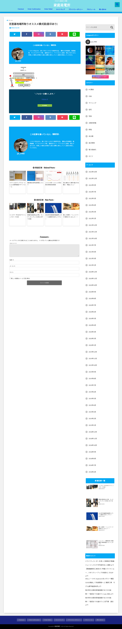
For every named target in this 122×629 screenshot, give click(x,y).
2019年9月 (92, 372)
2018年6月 (92, 472)
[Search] (112, 27)
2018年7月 (92, 465)
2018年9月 (92, 452)
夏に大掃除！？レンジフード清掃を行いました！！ (71, 216)
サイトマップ (60, 9)
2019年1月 (92, 425)
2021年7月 (92, 245)
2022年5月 (92, 198)
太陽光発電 (92, 123)
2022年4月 (92, 205)
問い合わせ (102, 9)
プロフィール (91, 9)
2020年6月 (92, 312)
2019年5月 (92, 398)
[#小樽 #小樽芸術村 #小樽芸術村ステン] (100, 50)
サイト (12, 272)
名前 (12, 260)
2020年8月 (92, 298)
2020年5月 (92, 318)
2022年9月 (92, 185)
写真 (90, 116)
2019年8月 (92, 378)
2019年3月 (92, 412)
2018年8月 (92, 458)
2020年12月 (93, 272)
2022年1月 (92, 218)
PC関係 (91, 89)
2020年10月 (93, 285)
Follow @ (45, 99)
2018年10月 (93, 445)
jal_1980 (18, 61)
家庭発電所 (62, 5)
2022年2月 (92, 212)
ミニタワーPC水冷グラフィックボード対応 (18, 216)
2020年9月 (92, 292)
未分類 (91, 136)
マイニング (92, 103)
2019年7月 (92, 385)
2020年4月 (92, 325)
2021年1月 (92, 265)
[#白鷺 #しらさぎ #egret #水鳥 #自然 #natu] (100, 60)
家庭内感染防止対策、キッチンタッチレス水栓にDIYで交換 (35, 217)
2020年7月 (92, 305)
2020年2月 (92, 338)
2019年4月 (92, 405)
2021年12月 (93, 225)
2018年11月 (93, 438)
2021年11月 (93, 232)
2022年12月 (93, 178)
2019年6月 (92, 392)
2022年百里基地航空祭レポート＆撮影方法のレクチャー (53, 217)
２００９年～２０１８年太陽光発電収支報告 (53, 183)
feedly (45, 105)
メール (12, 266)
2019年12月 (93, 352)
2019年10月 (93, 365)
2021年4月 (92, 252)
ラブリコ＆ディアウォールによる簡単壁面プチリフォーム (18, 184)
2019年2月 (92, 418)
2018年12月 (93, 432)
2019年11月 (93, 358)
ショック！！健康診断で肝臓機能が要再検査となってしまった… (106, 542)
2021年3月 (92, 258)
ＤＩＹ (91, 156)
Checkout (21, 9)
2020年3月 (92, 332)
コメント (13, 243)
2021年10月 (93, 238)
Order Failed (48, 9)
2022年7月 (92, 192)
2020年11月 (93, 278)
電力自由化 (92, 149)
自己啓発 (92, 143)
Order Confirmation (34, 9)
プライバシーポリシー (76, 9)
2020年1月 (92, 345)
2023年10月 (93, 172)
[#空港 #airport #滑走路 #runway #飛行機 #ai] (109, 69)
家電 (90, 129)
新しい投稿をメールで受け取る (20, 278)
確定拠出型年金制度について (35, 183)
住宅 (90, 109)
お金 (90, 96)
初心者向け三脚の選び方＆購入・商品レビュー (71, 183)
